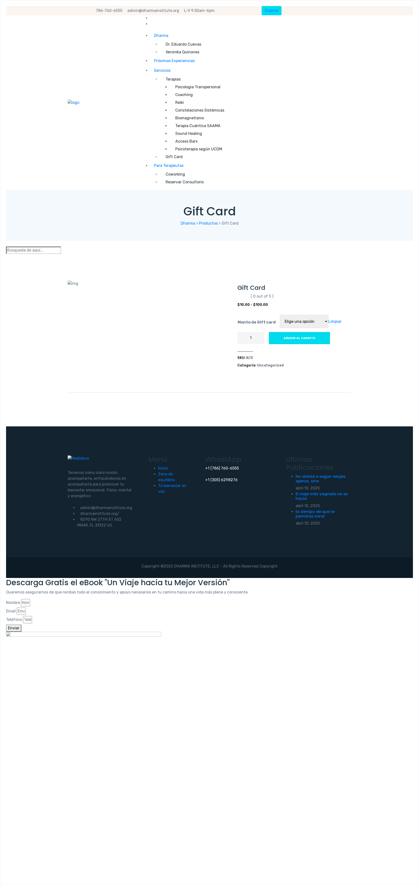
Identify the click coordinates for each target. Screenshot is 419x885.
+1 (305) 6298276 (221, 480)
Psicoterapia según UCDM (198, 149)
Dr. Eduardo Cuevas (183, 44)
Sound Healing (188, 133)
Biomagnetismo (189, 118)
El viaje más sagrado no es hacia (322, 496)
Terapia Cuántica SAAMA (197, 125)
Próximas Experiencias (174, 60)
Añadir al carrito (299, 338)
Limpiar (335, 321)
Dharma (161, 35)
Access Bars (186, 141)
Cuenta (271, 10)
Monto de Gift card (257, 322)
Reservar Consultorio (185, 182)
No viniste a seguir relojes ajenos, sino (321, 479)
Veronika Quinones (182, 52)
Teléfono (14, 619)
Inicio (163, 468)
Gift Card (174, 156)
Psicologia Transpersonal (197, 87)
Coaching (184, 94)
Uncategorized (270, 365)
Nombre (13, 602)
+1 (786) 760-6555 (222, 468)
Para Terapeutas (169, 165)
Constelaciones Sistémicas (199, 110)
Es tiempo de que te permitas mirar (315, 514)
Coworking (175, 174)
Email (11, 611)
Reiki (179, 102)
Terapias (173, 79)
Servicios (162, 70)
